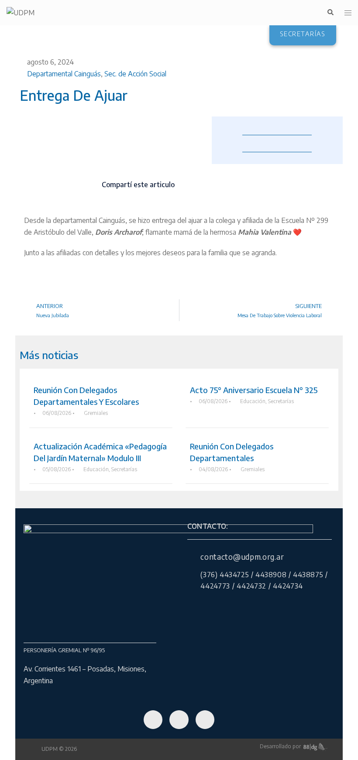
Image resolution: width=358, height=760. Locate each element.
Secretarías (281, 401)
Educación (252, 401)
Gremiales (96, 413)
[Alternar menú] (347, 13)
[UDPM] (20, 12)
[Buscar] (330, 12)
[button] (186, 185)
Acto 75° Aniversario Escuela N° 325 (253, 390)
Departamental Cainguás (64, 73)
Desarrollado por (281, 746)
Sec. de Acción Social (135, 73)
